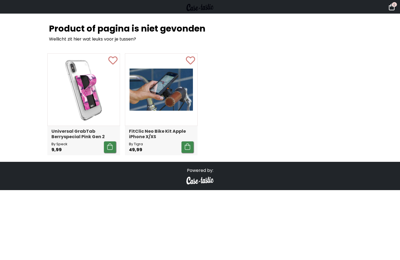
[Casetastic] (200, 16)
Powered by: (200, 170)
